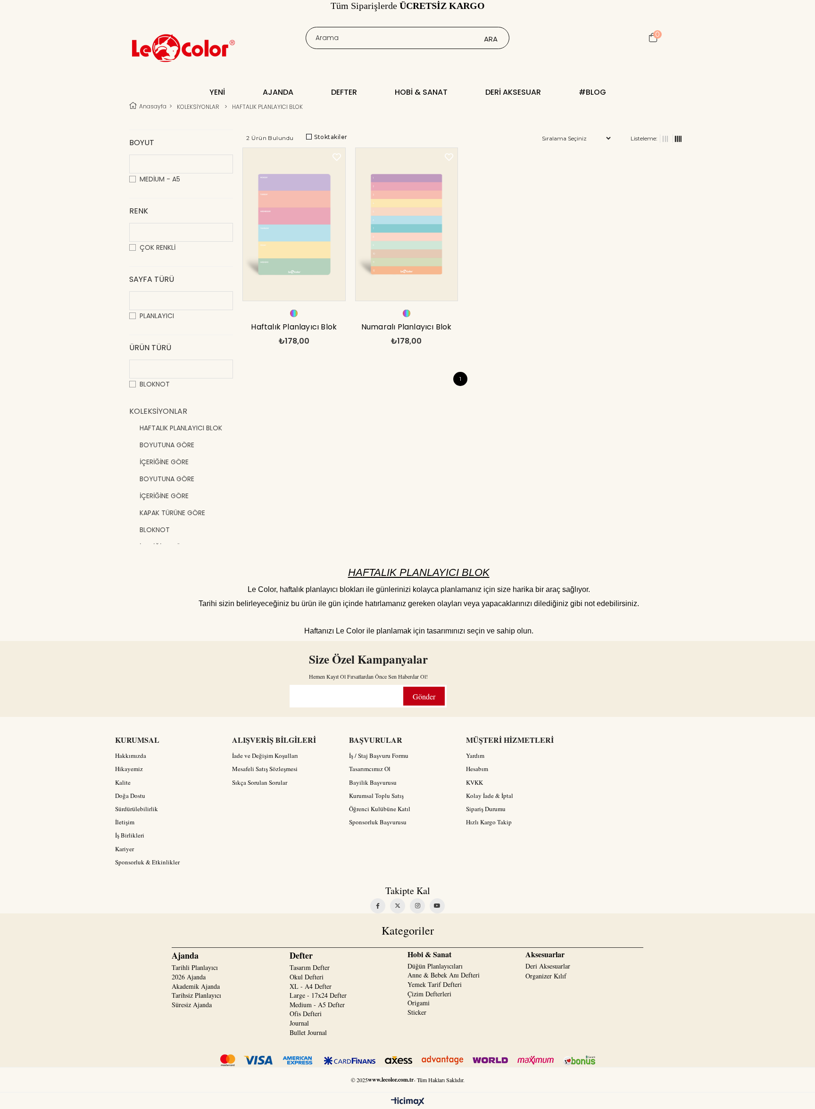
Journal (299, 1023)
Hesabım (477, 768)
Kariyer (124, 849)
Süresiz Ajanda (192, 1004)
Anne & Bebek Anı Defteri (444, 974)
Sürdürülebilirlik (136, 809)
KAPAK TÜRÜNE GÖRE (172, 513)
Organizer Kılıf (545, 975)
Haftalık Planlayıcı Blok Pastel (294, 329)
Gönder (424, 696)
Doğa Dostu (130, 795)
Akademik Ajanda (196, 986)
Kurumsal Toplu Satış (376, 795)
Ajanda (278, 92)
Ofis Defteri (306, 1013)
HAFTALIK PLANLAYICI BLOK (181, 428)
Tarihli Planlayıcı (195, 967)
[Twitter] (397, 905)
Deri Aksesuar (513, 92)
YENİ (217, 92)
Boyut (141, 142)
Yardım (475, 755)
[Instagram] (417, 905)
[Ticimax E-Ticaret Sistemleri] (407, 1102)
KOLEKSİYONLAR (158, 411)
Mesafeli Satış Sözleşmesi (265, 768)
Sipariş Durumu (486, 809)
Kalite (123, 782)
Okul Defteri (307, 976)
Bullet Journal (308, 1032)
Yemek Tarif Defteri (435, 984)
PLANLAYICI (157, 315)
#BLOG (592, 92)
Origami (419, 1002)
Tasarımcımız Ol (370, 768)
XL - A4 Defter (311, 986)
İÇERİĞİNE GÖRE (164, 462)
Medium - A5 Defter (317, 1004)
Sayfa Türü (151, 279)
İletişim (124, 822)
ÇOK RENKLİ (157, 247)
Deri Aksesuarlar (547, 965)
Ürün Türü (150, 347)
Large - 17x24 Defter (318, 995)
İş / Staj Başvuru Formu (378, 755)
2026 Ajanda (189, 976)
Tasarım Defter (310, 967)
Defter (344, 92)
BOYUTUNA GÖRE (167, 445)
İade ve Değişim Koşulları (265, 755)
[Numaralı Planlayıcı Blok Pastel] (406, 225)
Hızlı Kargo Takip (489, 822)
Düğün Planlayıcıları (435, 965)
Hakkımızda (130, 755)
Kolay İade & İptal (489, 795)
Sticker (417, 1012)
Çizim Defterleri (429, 993)
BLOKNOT (155, 384)
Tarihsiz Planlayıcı (196, 995)
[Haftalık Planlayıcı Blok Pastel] (294, 225)
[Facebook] (377, 905)
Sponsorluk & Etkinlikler (147, 862)
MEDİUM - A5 (160, 179)
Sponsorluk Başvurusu (378, 822)
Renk (138, 210)
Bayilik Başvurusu (373, 782)
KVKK (474, 782)
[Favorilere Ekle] (337, 157)
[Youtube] (437, 905)
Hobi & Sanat (421, 92)
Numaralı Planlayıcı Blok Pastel (406, 329)
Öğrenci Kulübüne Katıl (379, 809)
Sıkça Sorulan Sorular (259, 782)
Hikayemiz (129, 768)
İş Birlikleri (129, 835)
